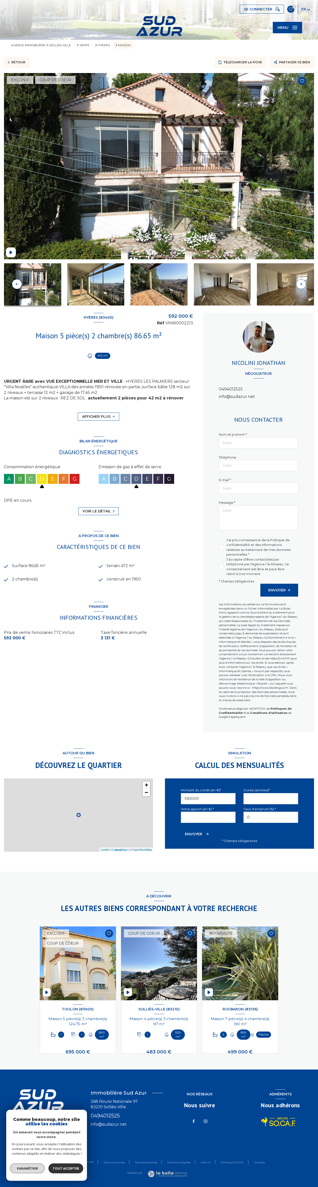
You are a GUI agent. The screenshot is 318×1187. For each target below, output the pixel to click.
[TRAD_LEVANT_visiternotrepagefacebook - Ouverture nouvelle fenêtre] (194, 1121)
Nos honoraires (114, 1162)
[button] (301, 284)
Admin (206, 1162)
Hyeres (104, 45)
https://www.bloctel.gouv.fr (270, 687)
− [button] (146, 792)
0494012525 (231, 389)
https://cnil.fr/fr (280, 658)
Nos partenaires (146, 1162)
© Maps (119, 849)
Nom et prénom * (233, 434)
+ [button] (146, 785)
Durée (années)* (256, 790)
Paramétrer (27, 1168)
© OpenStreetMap (141, 849)
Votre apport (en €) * (197, 809)
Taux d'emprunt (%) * (259, 809)
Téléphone (227, 457)
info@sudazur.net (237, 396)
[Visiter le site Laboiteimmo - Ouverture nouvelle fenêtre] (167, 1174)
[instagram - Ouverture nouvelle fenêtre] (205, 1121)
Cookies (259, 1162)
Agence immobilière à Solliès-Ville (41, 45)
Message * (227, 502)
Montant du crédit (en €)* (201, 790)
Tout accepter (66, 1168)
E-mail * (225, 480)
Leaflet (105, 849)
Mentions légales (179, 1162)
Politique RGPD (232, 1162)
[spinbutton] (270, 817)
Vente (84, 45)
